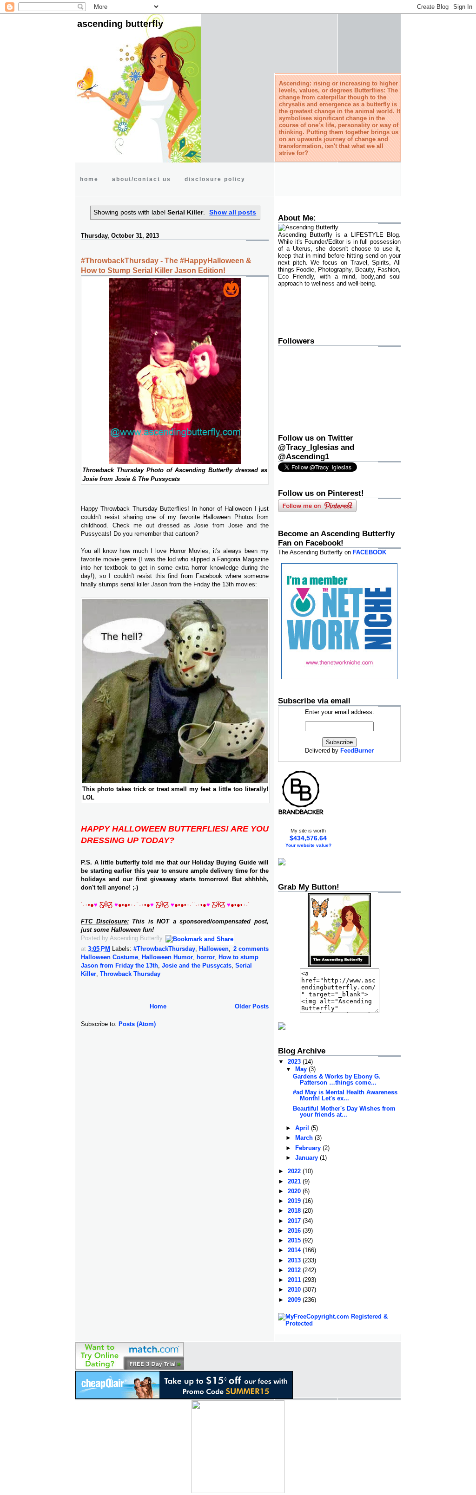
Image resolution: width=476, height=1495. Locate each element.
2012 (295, 1270)
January (307, 1157)
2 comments (251, 948)
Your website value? (308, 845)
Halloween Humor (167, 957)
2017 (295, 1220)
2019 (295, 1200)
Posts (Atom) (137, 1023)
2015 (295, 1240)
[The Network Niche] (339, 677)
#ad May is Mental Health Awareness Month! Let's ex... (345, 1095)
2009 (295, 1299)
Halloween (214, 948)
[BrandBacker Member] (301, 814)
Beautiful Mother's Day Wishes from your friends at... (344, 1111)
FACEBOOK (369, 552)
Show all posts (232, 212)
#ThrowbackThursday (164, 948)
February (309, 1147)
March (305, 1137)
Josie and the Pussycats (196, 965)
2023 (295, 1061)
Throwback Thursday (130, 973)
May (302, 1069)
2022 (295, 1171)
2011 (295, 1279)
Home (158, 1006)
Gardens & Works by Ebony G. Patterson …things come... (337, 1079)
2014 (295, 1250)
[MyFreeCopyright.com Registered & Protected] (339, 1323)
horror (206, 957)
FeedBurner (357, 750)
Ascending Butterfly (120, 24)
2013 (295, 1260)
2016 (295, 1230)
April (303, 1127)
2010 (295, 1289)
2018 (295, 1210)
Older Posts (252, 1006)
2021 (295, 1181)
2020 (295, 1191)
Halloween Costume (109, 957)
